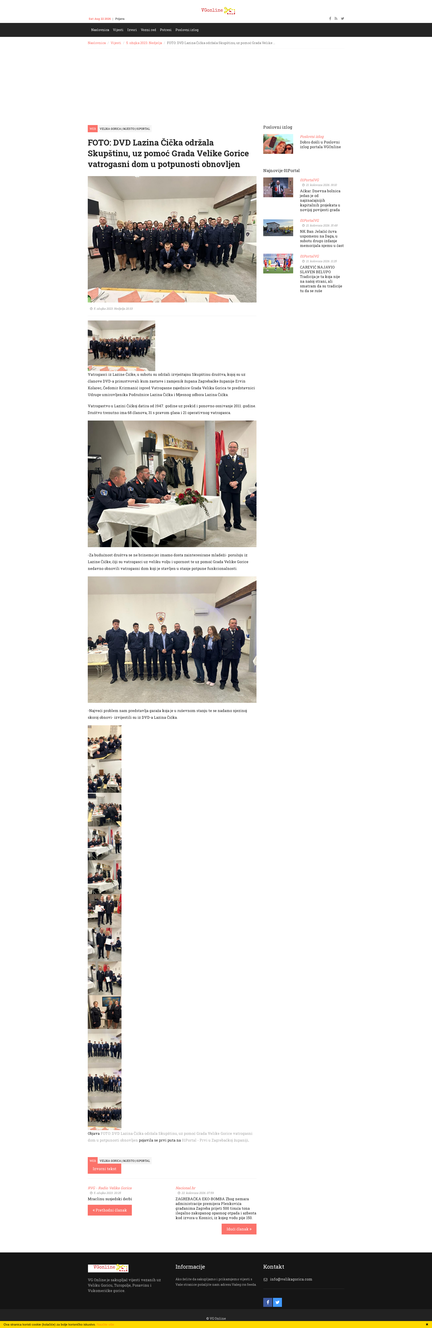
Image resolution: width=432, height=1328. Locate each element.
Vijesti (116, 43)
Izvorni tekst (104, 1168)
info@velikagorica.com (291, 1279)
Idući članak (238, 1229)
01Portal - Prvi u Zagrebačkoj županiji (215, 1140)
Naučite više (105, 1324)
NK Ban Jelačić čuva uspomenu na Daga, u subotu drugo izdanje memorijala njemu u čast (322, 238)
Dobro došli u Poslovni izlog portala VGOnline (320, 144)
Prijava (119, 18)
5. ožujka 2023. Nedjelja (144, 43)
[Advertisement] (216, 82)
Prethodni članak (111, 1210)
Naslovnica (97, 43)
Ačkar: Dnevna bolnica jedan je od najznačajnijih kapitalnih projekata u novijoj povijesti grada (320, 200)
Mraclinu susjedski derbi (110, 1198)
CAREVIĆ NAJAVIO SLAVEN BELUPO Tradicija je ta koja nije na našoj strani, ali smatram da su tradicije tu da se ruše (321, 279)
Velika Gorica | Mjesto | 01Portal (125, 128)
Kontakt (134, 18)
